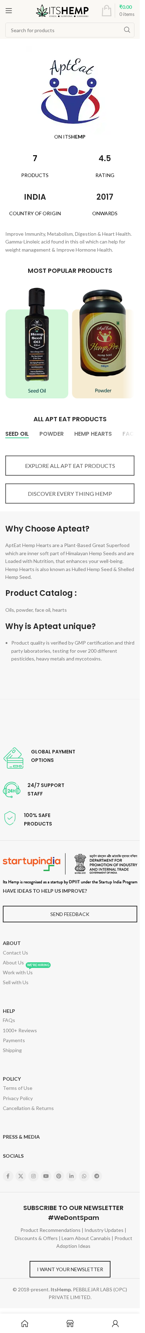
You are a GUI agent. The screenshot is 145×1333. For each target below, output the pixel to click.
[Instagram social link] (33, 1176)
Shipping (12, 1050)
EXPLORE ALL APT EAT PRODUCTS (70, 465)
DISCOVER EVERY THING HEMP (70, 493)
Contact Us (15, 953)
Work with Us (26, 971)
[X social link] (20, 1176)
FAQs (9, 1020)
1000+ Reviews (20, 1030)
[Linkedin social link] (71, 1176)
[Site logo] (62, 10)
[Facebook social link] (8, 1176)
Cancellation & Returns (28, 1108)
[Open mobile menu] (9, 11)
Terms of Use (17, 1088)
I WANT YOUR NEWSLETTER (70, 1269)
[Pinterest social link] (58, 1176)
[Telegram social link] (97, 1176)
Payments (14, 1040)
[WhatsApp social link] (84, 1176)
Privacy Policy (18, 1098)
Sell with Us (16, 982)
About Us (13, 962)
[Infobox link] (39, 758)
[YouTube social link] (46, 1176)
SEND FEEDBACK (69, 914)
